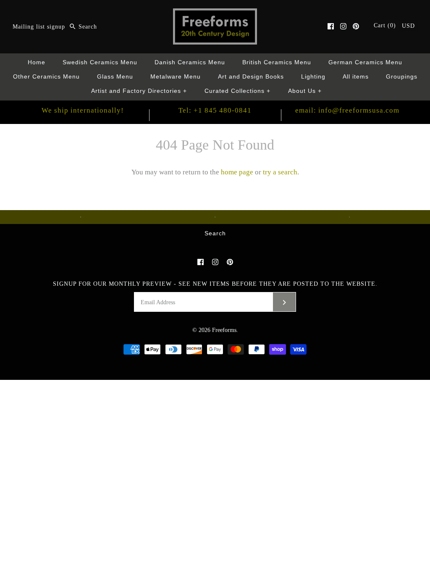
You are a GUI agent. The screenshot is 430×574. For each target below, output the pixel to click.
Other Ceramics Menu (46, 77)
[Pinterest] (356, 26)
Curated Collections (238, 91)
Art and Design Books (251, 77)
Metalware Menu (175, 77)
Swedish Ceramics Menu (100, 62)
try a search (280, 172)
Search (215, 233)
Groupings (401, 77)
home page (237, 172)
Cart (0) (386, 25)
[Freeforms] (215, 14)
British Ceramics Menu (276, 62)
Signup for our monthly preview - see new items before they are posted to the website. (215, 284)
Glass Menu (115, 77)
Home (36, 62)
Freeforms (224, 330)
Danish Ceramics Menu (190, 62)
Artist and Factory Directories (139, 91)
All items (356, 77)
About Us (305, 91)
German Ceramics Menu (365, 62)
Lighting (313, 77)
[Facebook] (331, 26)
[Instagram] (343, 26)
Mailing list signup (39, 27)
